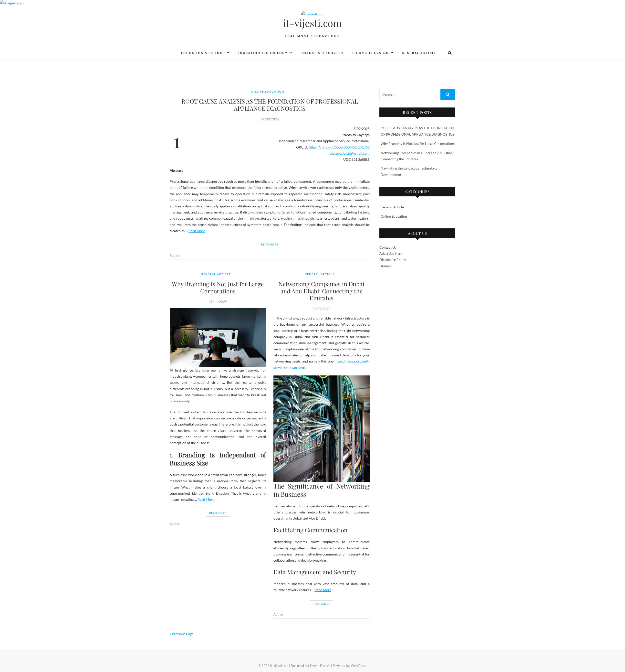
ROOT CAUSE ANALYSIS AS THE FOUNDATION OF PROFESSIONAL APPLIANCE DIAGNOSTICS (269, 104)
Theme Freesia (320, 666)
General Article (419, 53)
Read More (196, 231)
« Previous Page (181, 634)
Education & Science (203, 53)
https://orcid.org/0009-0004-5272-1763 (339, 147)
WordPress (358, 666)
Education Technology (263, 53)
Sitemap (385, 266)
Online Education (267, 91)
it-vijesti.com (312, 23)
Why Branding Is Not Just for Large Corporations (218, 287)
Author (174, 255)
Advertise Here (390, 253)
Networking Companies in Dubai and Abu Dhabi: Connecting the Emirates (321, 291)
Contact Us (387, 247)
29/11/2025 (218, 302)
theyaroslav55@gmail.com (350, 153)
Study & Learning (370, 53)
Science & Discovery (322, 53)
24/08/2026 (270, 119)
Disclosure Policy (392, 259)
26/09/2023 (321, 309)
